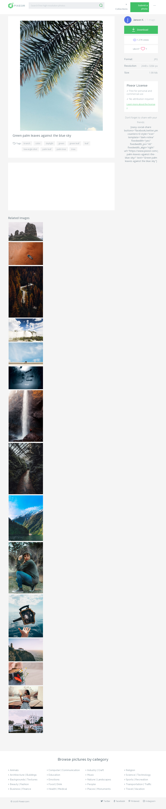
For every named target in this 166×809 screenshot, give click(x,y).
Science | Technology (138, 774)
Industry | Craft (95, 770)
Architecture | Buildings (23, 774)
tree (73, 149)
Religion (130, 770)
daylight (49, 143)
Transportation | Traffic (138, 784)
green (61, 143)
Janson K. (138, 19)
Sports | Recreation (137, 779)
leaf (86, 143)
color (38, 143)
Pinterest (135, 801)
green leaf (74, 143)
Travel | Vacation (135, 788)
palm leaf (46, 149)
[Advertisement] (61, 186)
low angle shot (30, 149)
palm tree (61, 149)
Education (54, 774)
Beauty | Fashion (19, 784)
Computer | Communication (64, 770)
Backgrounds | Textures (23, 779)
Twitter (107, 801)
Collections (121, 9)
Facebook (120, 801)
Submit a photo (143, 7)
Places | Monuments (99, 788)
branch (27, 143)
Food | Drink (55, 784)
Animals (14, 770)
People (91, 784)
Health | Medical (57, 788)
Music (90, 774)
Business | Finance (20, 788)
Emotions (53, 779)
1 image (151, 19)
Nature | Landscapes (99, 779)
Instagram (150, 801)
